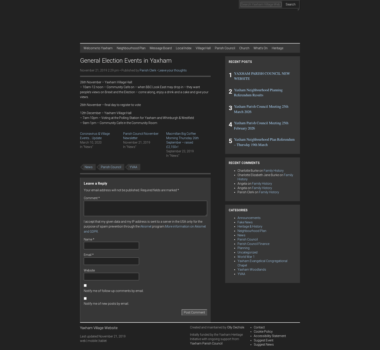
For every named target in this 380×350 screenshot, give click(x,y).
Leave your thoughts (173, 70)
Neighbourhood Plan (131, 48)
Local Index (184, 48)
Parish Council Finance (253, 244)
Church (244, 48)
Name (89, 239)
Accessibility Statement (270, 336)
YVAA (133, 167)
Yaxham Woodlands (252, 269)
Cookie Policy (263, 331)
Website (89, 270)
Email (89, 255)
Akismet (146, 226)
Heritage (277, 48)
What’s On (261, 48)
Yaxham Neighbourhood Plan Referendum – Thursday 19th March (264, 142)
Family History (274, 170)
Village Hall (203, 48)
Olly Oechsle (235, 327)
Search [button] (291, 4)
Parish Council (225, 48)
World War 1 (246, 257)
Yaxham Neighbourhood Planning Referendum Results (258, 92)
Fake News (245, 222)
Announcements (249, 218)
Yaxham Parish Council (206, 343)
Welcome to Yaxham (98, 48)
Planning (244, 248)
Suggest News (264, 344)
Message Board (161, 48)
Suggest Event (263, 340)
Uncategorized (248, 252)
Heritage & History (250, 226)
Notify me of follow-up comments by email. (114, 291)
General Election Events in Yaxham (126, 60)
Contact (259, 327)
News (89, 167)
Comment (92, 198)
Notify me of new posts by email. (106, 303)
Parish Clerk (148, 70)
